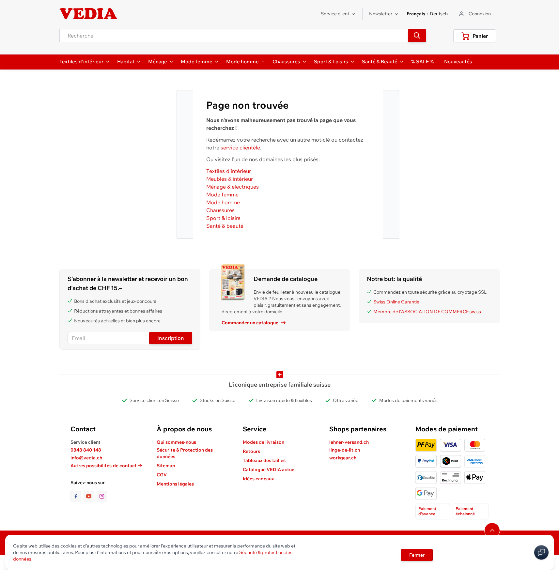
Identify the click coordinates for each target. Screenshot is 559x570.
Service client (335, 14)
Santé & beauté (224, 226)
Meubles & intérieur (229, 179)
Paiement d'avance (427, 511)
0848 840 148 (85, 450)
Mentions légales (175, 484)
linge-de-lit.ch (344, 450)
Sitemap (166, 466)
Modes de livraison (263, 442)
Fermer (417, 555)
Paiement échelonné (465, 511)
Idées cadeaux (258, 479)
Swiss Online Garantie (396, 302)
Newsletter (380, 14)
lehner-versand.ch (349, 442)
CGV (162, 475)
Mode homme (223, 202)
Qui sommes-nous (176, 442)
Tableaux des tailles (264, 460)
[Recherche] (417, 35)
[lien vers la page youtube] (90, 496)
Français (416, 14)
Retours (251, 451)
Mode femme (222, 194)
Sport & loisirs (223, 218)
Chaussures (220, 210)
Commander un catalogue (250, 323)
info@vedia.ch (86, 458)
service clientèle (240, 147)
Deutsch (439, 14)
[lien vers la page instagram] (102, 496)
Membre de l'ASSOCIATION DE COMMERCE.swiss (427, 312)
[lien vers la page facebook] (77, 496)
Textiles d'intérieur (228, 171)
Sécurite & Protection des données (185, 453)
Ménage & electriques (232, 186)
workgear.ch (342, 458)
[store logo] (88, 14)
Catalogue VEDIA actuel (269, 469)
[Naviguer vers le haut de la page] (492, 530)
